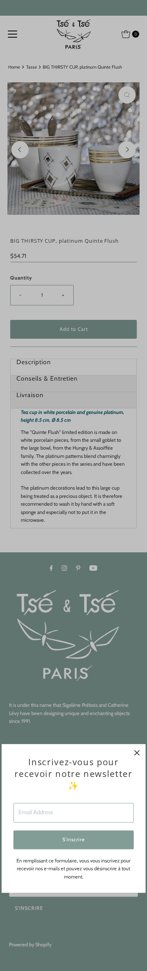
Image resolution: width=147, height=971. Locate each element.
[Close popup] (136, 753)
